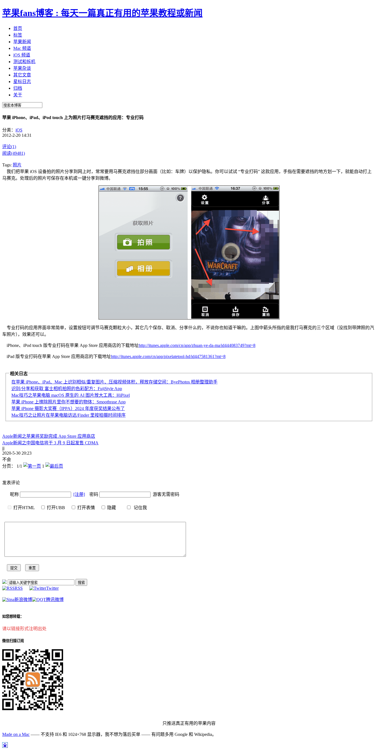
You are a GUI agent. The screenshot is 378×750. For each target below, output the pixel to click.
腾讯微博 (55, 599)
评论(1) (9, 146)
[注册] (79, 494)
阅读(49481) (13, 153)
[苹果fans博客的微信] (32, 708)
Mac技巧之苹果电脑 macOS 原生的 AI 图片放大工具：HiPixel (70, 395)
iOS (18, 130)
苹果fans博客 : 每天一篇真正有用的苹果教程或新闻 (102, 13)
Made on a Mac (16, 734)
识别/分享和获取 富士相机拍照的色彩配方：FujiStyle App (66, 388)
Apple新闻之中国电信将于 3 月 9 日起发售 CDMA (50, 442)
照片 (17, 165)
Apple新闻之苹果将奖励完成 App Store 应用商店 (48, 436)
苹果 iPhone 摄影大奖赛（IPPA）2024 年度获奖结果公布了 (68, 408)
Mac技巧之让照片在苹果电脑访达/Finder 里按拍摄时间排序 (68, 415)
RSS (19, 588)
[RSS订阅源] (4, 582)
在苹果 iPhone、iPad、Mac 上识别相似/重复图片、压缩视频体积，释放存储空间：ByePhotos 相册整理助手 (114, 382)
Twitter (52, 588)
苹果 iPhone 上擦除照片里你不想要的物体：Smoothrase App (68, 402)
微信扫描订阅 (13, 641)
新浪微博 (23, 599)
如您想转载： (13, 616)
